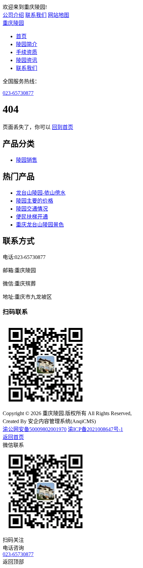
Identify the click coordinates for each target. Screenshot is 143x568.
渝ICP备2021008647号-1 (95, 429)
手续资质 (26, 52)
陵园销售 (26, 160)
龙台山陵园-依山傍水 (41, 193)
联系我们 (36, 15)
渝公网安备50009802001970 (35, 429)
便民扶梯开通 (32, 217)
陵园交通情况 (32, 209)
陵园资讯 (26, 60)
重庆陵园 (13, 23)
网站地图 (58, 15)
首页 (21, 36)
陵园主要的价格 (34, 201)
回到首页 (62, 127)
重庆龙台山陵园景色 (40, 224)
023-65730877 (18, 93)
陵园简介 (26, 44)
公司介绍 (13, 15)
